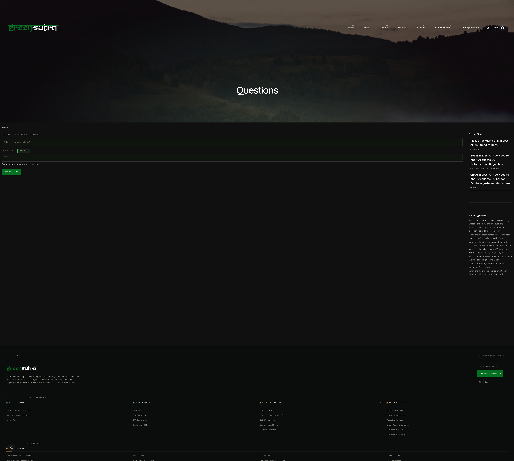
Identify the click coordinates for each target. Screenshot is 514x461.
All (13, 151)
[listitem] (479, 382)
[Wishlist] (488, 27)
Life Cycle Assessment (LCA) (18, 415)
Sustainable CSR (140, 425)
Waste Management (396, 415)
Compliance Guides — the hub (19, 455)
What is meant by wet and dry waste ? (487, 263)
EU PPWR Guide (393, 455)
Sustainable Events (395, 429)
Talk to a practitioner (490, 373)
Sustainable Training (396, 434)
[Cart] (502, 27)
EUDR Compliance (268, 420)
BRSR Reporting (140, 410)
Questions (6, 135)
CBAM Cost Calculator (272, 415)
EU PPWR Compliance (269, 429)
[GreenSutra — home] (21, 368)
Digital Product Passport (270, 425)
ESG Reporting (139, 415)
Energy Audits (12, 420)
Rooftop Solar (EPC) (395, 410)
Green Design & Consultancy (399, 425)
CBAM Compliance (268, 410)
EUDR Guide (265, 455)
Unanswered (23, 151)
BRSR (472, 177)
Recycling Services (395, 420)
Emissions (474, 153)
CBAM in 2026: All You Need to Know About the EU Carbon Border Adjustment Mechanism (490, 145)
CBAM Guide (138, 455)
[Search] (11, 447)
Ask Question (11, 172)
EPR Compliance (140, 420)
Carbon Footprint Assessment (19, 410)
